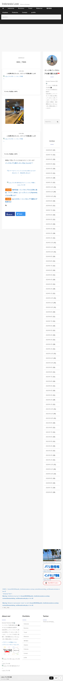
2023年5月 (49, 330)
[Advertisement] (31, 36)
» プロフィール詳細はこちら (9, 642)
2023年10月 (49, 307)
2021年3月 (49, 450)
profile (25, 657)
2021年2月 (49, 455)
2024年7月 (49, 266)
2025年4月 (49, 224)
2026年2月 (49, 178)
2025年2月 (49, 233)
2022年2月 (49, 400)
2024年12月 (49, 242)
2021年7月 (49, 432)
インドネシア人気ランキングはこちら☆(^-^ (19, 163)
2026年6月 (49, 159)
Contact (26, 653)
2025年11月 (49, 192)
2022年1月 (49, 404)
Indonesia (26, 624)
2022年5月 (49, 386)
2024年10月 (49, 252)
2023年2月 (49, 344)
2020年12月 (49, 464)
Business (26, 628)
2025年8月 (49, 205)
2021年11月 (49, 413)
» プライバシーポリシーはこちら (10, 644)
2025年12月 (49, 187)
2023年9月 (49, 312)
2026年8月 (49, 150)
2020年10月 (49, 474)
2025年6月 (49, 215)
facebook (9, 214)
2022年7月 (49, 376)
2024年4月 (49, 279)
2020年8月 (49, 483)
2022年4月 (49, 390)
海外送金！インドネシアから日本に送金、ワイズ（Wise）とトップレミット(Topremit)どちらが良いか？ (21, 192)
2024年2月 (49, 289)
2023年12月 (49, 298)
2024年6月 (49, 270)
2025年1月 (49, 238)
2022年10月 (49, 363)
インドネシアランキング (49, 562)
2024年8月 (49, 261)
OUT (56, 678)
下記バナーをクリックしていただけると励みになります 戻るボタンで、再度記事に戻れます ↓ (21, 173)
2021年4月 (49, 446)
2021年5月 (49, 441)
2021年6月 (49, 437)
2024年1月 (49, 293)
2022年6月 (49, 381)
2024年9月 (49, 256)
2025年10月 (49, 196)
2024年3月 (49, 284)
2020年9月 (49, 478)
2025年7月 (49, 210)
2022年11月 (49, 358)
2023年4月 (49, 335)
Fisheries (26, 649)
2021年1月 (49, 460)
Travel (25, 632)
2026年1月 (49, 182)
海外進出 (26, 640)
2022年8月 (49, 372)
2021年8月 (49, 427)
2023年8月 (49, 316)
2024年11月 (49, 247)
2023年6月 (49, 326)
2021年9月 (49, 423)
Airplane (26, 645)
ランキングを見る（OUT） (11, 91)
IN (51, 678)
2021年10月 (49, 418)
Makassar (26, 636)
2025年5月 (49, 219)
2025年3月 (49, 229)
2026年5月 (49, 164)
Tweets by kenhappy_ (48, 621)
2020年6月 (49, 492)
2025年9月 (49, 201)
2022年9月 (49, 367)
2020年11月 (49, 469)
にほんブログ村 (21, 185)
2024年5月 (49, 275)
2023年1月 (49, 349)
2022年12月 (49, 353)
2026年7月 (49, 155)
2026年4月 (49, 168)
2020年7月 (49, 487)
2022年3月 (49, 395)
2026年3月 (49, 173)
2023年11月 (49, 303)
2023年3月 (49, 339)
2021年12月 (49, 409)
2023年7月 (49, 321)
